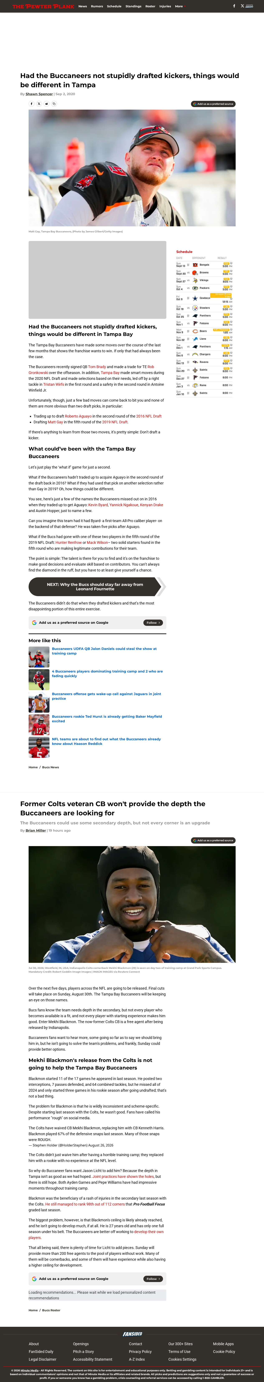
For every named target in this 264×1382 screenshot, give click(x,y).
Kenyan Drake (151, 505)
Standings (133, 6)
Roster (150, 6)
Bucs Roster (51, 1310)
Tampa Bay (110, 372)
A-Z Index (137, 1359)
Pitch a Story (83, 1351)
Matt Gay (55, 422)
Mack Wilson (97, 542)
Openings (81, 1344)
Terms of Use (179, 1351)
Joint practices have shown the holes (123, 1176)
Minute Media (29, 1370)
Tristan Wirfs (53, 384)
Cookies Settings (182, 1359)
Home (33, 767)
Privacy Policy (140, 1351)
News (82, 6)
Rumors (97, 6)
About (34, 1344)
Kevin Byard (98, 505)
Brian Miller (36, 831)
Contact (135, 1344)
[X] (242, 6)
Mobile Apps (223, 1344)
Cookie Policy (224, 1351)
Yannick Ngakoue (124, 505)
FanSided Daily (41, 1351)
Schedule (114, 6)
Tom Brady (97, 367)
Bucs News (50, 767)
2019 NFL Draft (115, 422)
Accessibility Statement (92, 1359)
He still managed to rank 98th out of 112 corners (85, 1204)
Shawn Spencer (39, 94)
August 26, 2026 (100, 1145)
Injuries (165, 6)
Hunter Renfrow (69, 542)
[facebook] (234, 6)
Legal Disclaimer (42, 1359)
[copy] (54, 104)
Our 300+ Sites (180, 1344)
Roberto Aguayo (78, 416)
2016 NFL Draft (149, 416)
